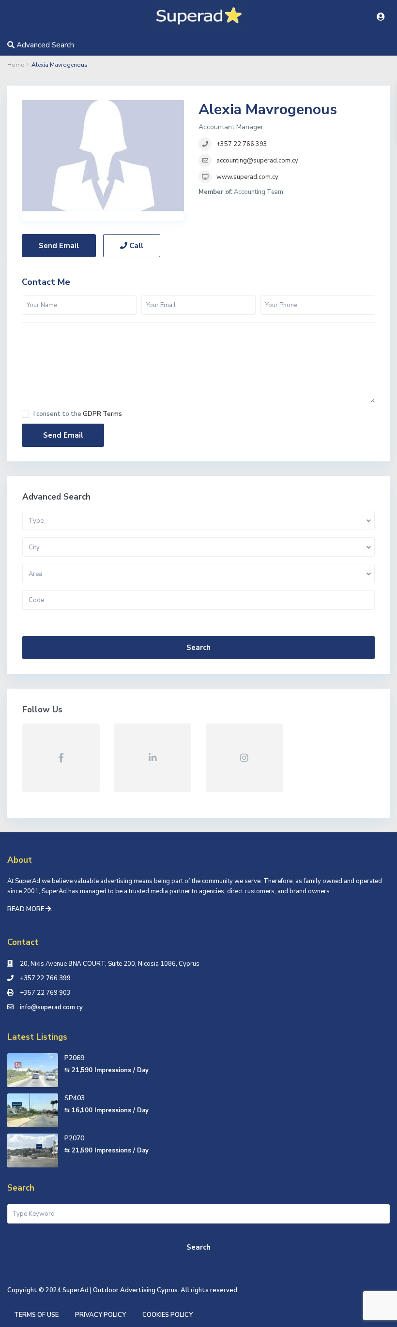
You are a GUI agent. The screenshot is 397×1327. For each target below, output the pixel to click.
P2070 (74, 1138)
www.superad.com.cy (247, 177)
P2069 (74, 1057)
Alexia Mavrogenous (267, 109)
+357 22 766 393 (241, 144)
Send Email (59, 246)
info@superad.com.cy (51, 1007)
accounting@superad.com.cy (257, 160)
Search (198, 647)
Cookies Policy (167, 1315)
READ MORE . (29, 909)
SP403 (74, 1098)
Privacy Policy (100, 1315)
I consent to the (77, 414)
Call (135, 246)
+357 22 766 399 (45, 978)
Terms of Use (36, 1315)
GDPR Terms (102, 414)
